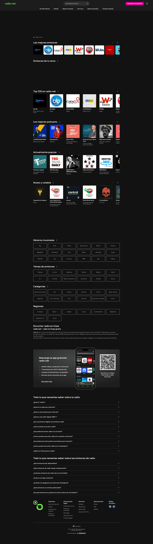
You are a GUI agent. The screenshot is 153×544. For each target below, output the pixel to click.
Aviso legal (66, 513)
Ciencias (83, 298)
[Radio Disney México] (89, 50)
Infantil (113, 272)
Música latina (84, 245)
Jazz (54, 259)
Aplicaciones (82, 506)
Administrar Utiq (68, 515)
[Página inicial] (34, 37)
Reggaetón (40, 252)
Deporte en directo (68, 8)
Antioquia (40, 311)
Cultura (54, 272)
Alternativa (55, 252)
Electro (98, 245)
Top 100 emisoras (45, 8)
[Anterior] (112, 91)
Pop (40, 245)
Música (113, 278)
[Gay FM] (37, 50)
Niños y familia (113, 292)
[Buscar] (87, 3)
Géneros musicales (92, 8)
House (113, 252)
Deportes (69, 272)
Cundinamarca (98, 311)
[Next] (117, 42)
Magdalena (113, 311)
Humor (113, 298)
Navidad (98, 278)
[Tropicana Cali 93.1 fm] (109, 50)
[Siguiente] (117, 91)
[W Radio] (79, 50)
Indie (69, 252)
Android (96, 509)
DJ (40, 278)
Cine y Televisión (54, 298)
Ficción (98, 292)
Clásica (113, 259)
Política (84, 272)
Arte (69, 298)
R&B (84, 259)
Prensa (50, 506)
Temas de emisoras (108, 8)
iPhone (95, 504)
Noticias (40, 272)
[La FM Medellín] (68, 50)
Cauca (84, 311)
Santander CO (40, 318)
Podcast (56, 8)
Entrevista (84, 278)
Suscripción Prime (84, 512)
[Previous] (112, 42)
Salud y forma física (40, 292)
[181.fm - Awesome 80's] (99, 50)
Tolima (54, 318)
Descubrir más (46, 381)
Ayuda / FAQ (82, 509)
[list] (76, 50)
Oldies (84, 252)
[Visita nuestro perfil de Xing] (114, 507)
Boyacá (69, 311)
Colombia (77, 526)
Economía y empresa (98, 298)
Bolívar (55, 311)
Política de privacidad (66, 509)
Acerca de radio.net (53, 504)
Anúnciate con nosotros (52, 510)
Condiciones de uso (68, 506)
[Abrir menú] (147, 3)
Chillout (113, 245)
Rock (54, 245)
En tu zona (80, 8)
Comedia (54, 278)
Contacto (81, 504)
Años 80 (40, 259)
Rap (98, 259)
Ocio (54, 292)
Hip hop (69, 259)
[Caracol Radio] (58, 50)
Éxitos (69, 245)
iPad (95, 506)
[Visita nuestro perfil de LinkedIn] (110, 507)
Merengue (98, 252)
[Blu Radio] (48, 50)
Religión (98, 272)
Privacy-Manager (68, 518)
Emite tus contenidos (51, 514)
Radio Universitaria (69, 278)
